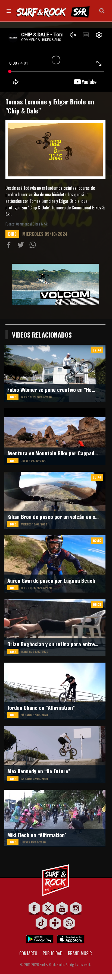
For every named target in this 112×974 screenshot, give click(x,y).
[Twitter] (48, 908)
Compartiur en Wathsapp (33, 246)
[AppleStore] (70, 937)
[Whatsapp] (69, 923)
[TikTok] (41, 923)
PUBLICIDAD (53, 953)
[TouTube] (62, 908)
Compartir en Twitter (21, 246)
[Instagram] (76, 908)
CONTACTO (28, 953)
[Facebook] (34, 908)
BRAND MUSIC (80, 953)
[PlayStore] (39, 937)
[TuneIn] (55, 923)
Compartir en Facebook (9, 246)
